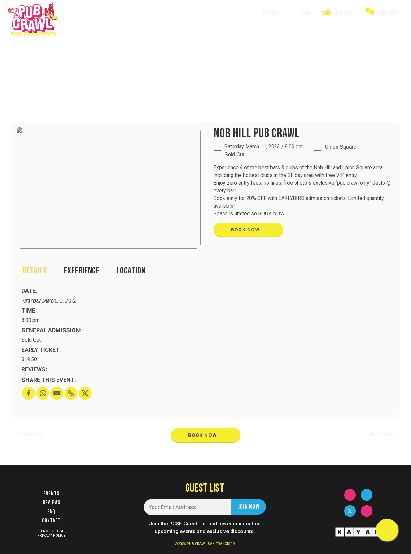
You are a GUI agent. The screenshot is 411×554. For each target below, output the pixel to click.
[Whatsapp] (42, 393)
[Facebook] (28, 393)
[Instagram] (350, 495)
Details (34, 270)
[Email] (56, 393)
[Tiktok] (366, 511)
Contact (51, 520)
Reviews (51, 502)
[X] (85, 393)
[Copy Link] (71, 393)
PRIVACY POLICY (51, 535)
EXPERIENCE (82, 270)
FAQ (51, 511)
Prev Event (29, 433)
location (131, 270)
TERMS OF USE (51, 531)
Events (51, 493)
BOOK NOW (246, 230)
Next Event (381, 433)
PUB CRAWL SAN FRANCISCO (211, 544)
